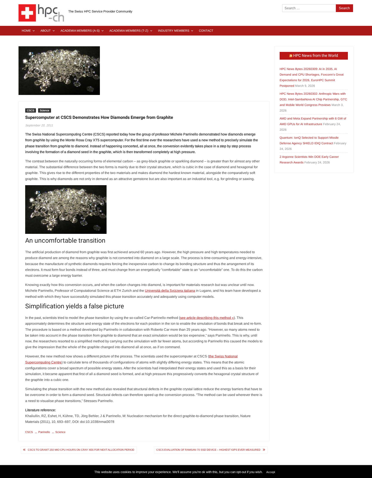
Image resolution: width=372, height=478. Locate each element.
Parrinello (44, 432)
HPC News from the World (315, 56)
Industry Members (173, 30)
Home (26, 30)
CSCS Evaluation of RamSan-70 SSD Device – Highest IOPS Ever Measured (208, 449)
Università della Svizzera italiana (170, 290)
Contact (206, 30)
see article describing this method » (207, 318)
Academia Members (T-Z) (128, 30)
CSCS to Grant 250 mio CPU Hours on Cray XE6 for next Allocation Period (81, 449)
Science (44, 110)
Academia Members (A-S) (80, 30)
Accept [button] (270, 472)
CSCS (30, 110)
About (45, 30)
